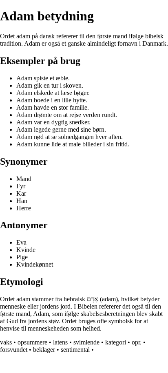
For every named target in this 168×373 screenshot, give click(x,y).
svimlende (86, 342)
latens (60, 342)
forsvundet (13, 349)
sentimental (75, 349)
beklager (44, 349)
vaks (6, 342)
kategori (115, 342)
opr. (136, 342)
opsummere (32, 342)
